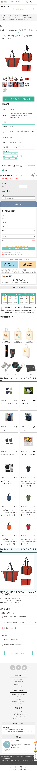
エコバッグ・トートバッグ (26, 9)
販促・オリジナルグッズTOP (18, 694)
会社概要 (18, 696)
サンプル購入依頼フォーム (18, 716)
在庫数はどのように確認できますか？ (13, 628)
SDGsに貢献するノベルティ (10, 158)
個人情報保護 (18, 703)
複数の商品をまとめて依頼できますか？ (14, 622)
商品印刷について (18, 684)
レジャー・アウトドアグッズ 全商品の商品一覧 (12, 600)
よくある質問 (18, 711)
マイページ (15, 769)
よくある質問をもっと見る (18, 653)
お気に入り (21, 769)
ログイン (10, 769)
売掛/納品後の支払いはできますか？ (13, 644)
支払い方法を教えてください (11, 639)
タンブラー (10, 9)
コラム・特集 (18, 686)
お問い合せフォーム (18, 714)
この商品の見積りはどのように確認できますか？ (16, 616)
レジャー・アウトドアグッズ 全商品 (12, 156)
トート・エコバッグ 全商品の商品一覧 (10, 598)
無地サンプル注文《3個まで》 (11, 264)
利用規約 (18, 699)
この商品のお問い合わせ (29, 264)
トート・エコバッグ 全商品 (10, 153)
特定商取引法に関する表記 (18, 701)
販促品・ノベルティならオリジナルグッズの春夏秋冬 (17, 760)
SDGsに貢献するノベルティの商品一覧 (9, 602)
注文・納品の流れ (18, 679)
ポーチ (3, 9)
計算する (18, 204)
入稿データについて (18, 681)
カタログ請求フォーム (18, 718)
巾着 (17, 9)
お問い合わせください (18, 280)
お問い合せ (26, 769)
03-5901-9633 (18, 1)
